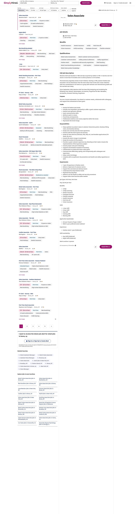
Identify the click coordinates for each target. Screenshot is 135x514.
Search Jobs (86, 3)
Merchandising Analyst (25, 48)
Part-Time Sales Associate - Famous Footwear (32, 261)
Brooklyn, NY (24, 363)
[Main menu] (130, 3)
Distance (32, 8)
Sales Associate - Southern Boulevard (30, 279)
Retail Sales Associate (25, 104)
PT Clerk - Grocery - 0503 (26, 293)
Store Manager (24, 369)
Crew (20, 64)
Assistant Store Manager (27, 358)
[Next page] (51, 326)
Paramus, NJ (42, 358)
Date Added (64, 8)
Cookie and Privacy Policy (27, 346)
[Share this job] (95, 25)
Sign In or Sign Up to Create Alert (38, 341)
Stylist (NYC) (22, 32)
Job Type (41, 8)
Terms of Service (47, 344)
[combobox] (34, 3)
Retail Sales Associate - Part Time (29, 187)
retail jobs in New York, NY (41, 360)
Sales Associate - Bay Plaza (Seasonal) (30, 204)
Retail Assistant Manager (27, 355)
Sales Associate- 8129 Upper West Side (30, 151)
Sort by (19, 8)
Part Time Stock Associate (26, 305)
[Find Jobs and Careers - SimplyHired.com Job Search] (11, 3)
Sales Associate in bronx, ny (28, 366)
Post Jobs (108, 3)
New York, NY (44, 366)
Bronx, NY (49, 363)
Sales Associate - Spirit (25, 122)
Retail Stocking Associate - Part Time (30, 75)
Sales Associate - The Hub (26, 218)
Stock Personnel (23, 137)
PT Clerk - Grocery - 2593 (26, 92)
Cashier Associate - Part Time (27, 232)
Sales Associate (23, 15)
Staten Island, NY (37, 363)
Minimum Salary (54, 8)
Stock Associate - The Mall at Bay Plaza (30, 170)
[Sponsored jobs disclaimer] (117, 10)
